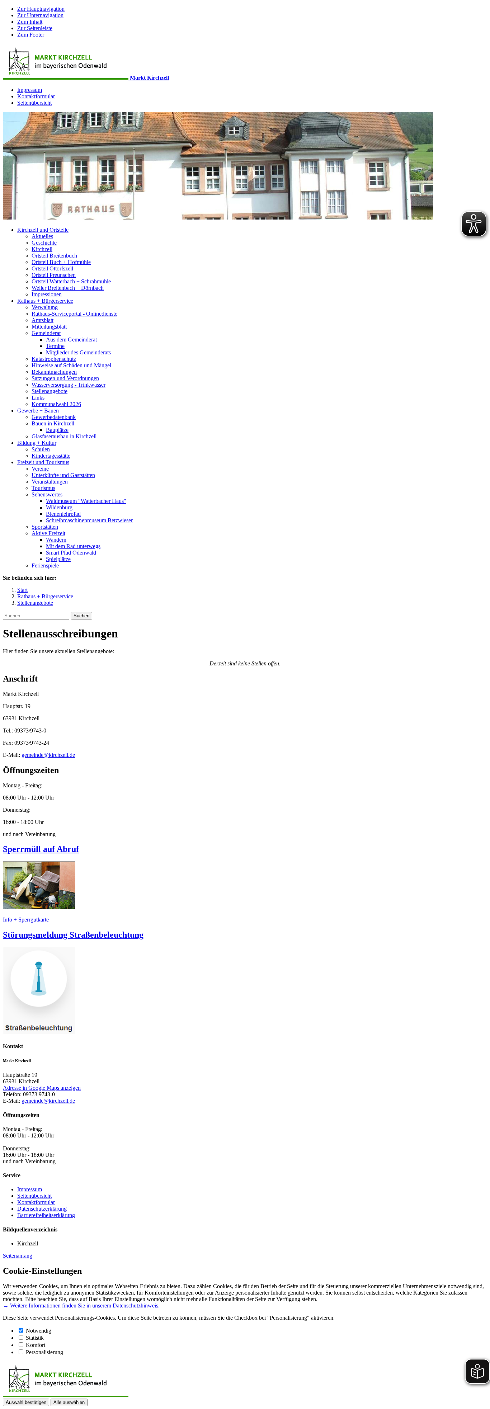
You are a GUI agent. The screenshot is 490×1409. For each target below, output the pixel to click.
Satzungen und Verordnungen (65, 378)
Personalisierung (44, 1352)
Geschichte (44, 243)
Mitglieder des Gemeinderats (78, 352)
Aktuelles (42, 236)
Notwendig (38, 1331)
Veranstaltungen (50, 482)
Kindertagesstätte (51, 456)
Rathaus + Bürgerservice (45, 301)
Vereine (40, 469)
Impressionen (47, 294)
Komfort (35, 1345)
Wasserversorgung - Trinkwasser (68, 385)
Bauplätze (57, 430)
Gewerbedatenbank (54, 417)
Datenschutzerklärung (42, 1209)
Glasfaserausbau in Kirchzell (64, 436)
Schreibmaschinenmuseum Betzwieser (89, 520)
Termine (55, 346)
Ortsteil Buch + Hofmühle (61, 262)
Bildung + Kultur (36, 443)
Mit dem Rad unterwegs (73, 546)
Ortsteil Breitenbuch (54, 256)
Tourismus (43, 488)
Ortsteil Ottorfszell (52, 268)
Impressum (29, 90)
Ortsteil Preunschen (54, 275)
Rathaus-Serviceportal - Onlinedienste (74, 314)
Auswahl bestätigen (26, 1402)
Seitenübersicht (34, 103)
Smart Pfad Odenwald (71, 553)
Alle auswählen (69, 1402)
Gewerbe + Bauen (38, 410)
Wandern (56, 540)
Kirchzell (42, 249)
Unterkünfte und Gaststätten (63, 475)
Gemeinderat (46, 333)
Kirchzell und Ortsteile (43, 230)
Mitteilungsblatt (49, 327)
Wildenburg (59, 507)
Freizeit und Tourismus (43, 462)
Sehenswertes (47, 494)
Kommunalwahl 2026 (56, 404)
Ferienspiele (45, 565)
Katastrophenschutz (54, 359)
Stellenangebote (49, 391)
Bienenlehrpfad (63, 514)
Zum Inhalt (29, 22)
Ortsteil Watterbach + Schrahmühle (71, 281)
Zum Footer (30, 35)
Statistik (35, 1338)
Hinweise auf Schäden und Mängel (71, 365)
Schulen (41, 449)
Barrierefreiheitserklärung (46, 1215)
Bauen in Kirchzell (53, 423)
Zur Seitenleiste (34, 28)
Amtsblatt (42, 320)
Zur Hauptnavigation (41, 9)
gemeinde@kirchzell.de (48, 755)
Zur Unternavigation (40, 15)
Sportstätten (45, 527)
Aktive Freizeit (48, 533)
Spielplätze (58, 559)
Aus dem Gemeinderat (71, 339)
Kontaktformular (36, 96)
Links (38, 398)
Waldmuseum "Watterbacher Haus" (86, 501)
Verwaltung (45, 307)
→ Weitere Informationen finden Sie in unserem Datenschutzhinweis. (81, 1305)
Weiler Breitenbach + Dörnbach (68, 288)
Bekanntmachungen (54, 372)
